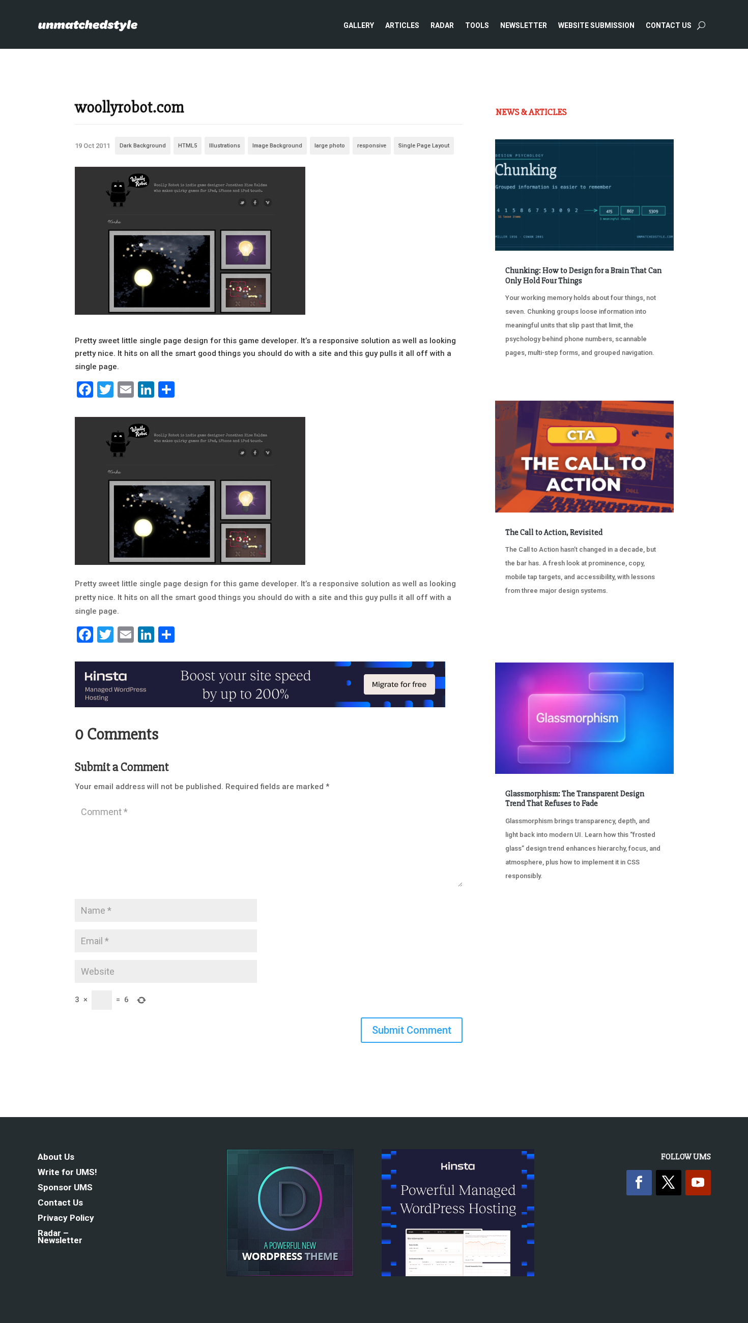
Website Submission (596, 25)
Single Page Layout (423, 145)
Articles (402, 25)
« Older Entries (529, 914)
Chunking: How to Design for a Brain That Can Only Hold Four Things (583, 275)
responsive (371, 145)
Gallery (358, 25)
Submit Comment (411, 1030)
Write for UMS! (67, 1172)
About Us (56, 1157)
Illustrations (224, 145)
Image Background (277, 145)
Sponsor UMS (65, 1188)
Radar (442, 25)
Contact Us (669, 25)
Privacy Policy (66, 1218)
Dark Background (143, 145)
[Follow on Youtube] (698, 1182)
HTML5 (187, 145)
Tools (477, 25)
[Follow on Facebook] (639, 1182)
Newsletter (523, 25)
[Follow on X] (668, 1182)
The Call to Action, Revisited (553, 532)
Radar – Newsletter (60, 1237)
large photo (329, 145)
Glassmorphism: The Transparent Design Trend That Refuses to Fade (574, 798)
